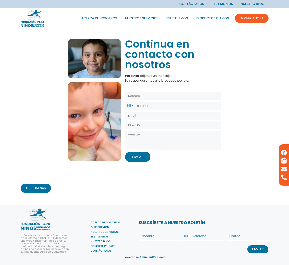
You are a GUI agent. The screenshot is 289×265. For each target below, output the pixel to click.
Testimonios (222, 4)
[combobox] (129, 105)
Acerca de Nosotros (106, 222)
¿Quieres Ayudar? (103, 246)
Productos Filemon (212, 18)
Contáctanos (191, 4)
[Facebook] (284, 153)
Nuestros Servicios (141, 18)
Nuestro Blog (252, 4)
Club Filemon (177, 18)
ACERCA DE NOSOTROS (99, 18)
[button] (36, 188)
